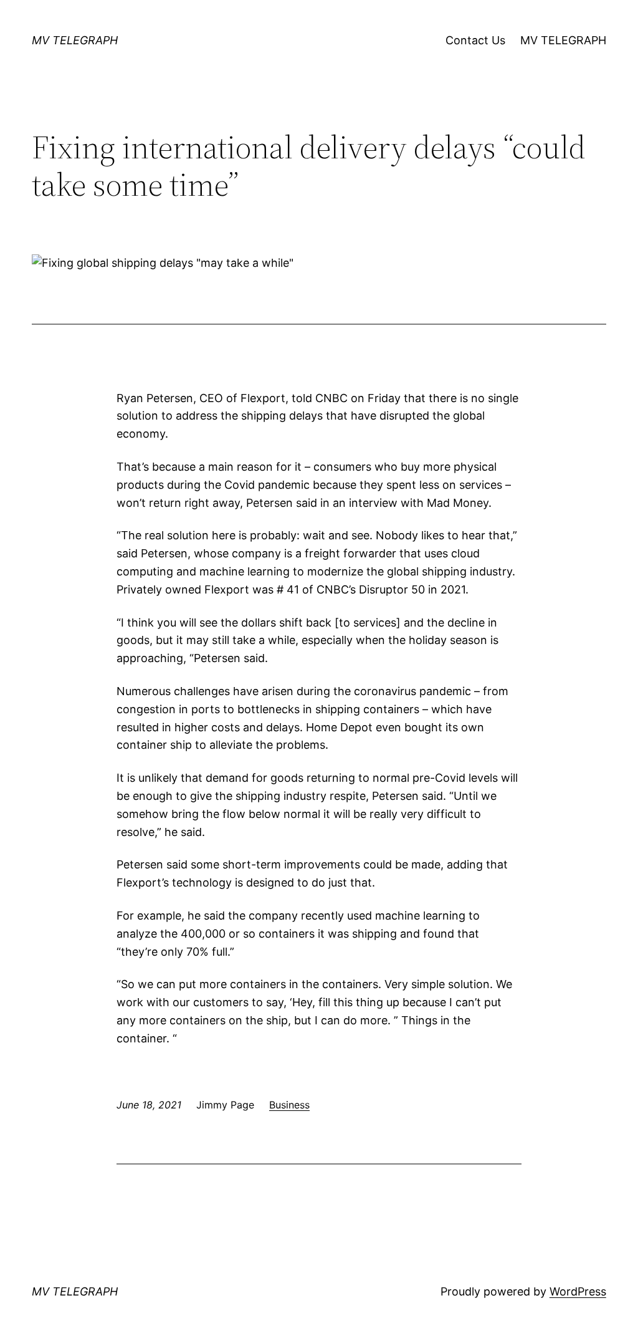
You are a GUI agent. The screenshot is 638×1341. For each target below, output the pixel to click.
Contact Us (475, 40)
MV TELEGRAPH (75, 40)
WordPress (578, 1291)
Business (289, 1104)
